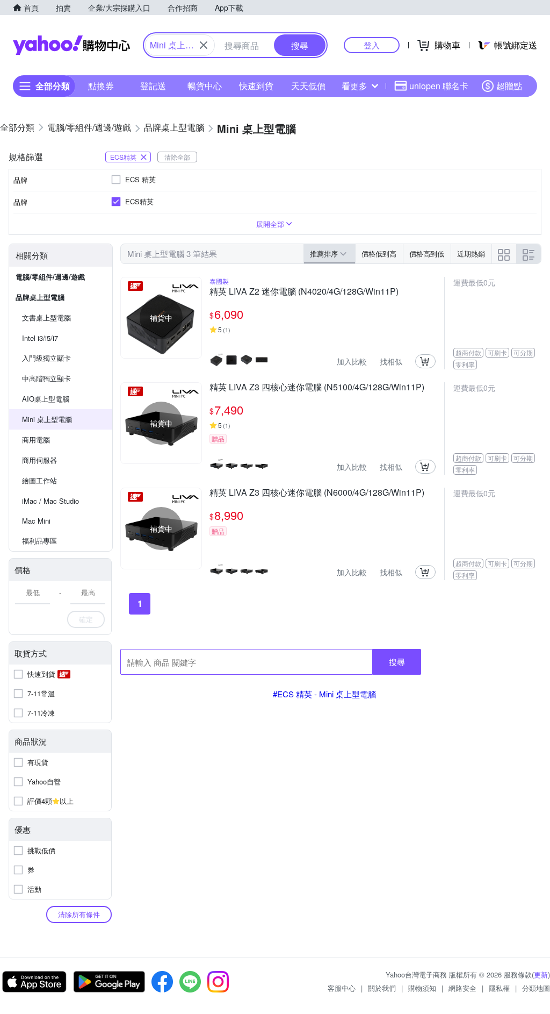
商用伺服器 (39, 460)
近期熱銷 (471, 253)
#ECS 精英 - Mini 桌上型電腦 (324, 693)
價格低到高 (378, 253)
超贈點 (509, 86)
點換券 (101, 86)
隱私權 (499, 988)
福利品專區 (39, 540)
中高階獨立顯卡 (46, 378)
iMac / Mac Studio (50, 501)
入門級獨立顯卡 (46, 358)
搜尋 (397, 661)
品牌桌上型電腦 (40, 297)
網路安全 (462, 988)
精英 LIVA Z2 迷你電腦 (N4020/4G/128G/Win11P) (304, 292)
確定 (86, 619)
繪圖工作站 (39, 480)
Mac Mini (36, 521)
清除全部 (177, 156)
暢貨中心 (204, 86)
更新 (541, 974)
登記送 (153, 86)
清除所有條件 (79, 914)
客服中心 (342, 988)
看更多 (354, 86)
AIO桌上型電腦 (45, 399)
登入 (372, 45)
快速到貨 (256, 86)
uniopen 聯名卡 (438, 86)
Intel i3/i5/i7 (40, 338)
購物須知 (422, 988)
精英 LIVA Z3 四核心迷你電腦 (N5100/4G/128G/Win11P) (316, 387)
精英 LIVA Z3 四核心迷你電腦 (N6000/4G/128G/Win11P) (316, 493)
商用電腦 (36, 439)
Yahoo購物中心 (71, 45)
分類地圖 (536, 988)
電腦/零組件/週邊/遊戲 (50, 277)
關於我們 (382, 988)
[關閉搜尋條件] (203, 45)
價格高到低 (426, 253)
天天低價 (308, 86)
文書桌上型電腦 (46, 317)
